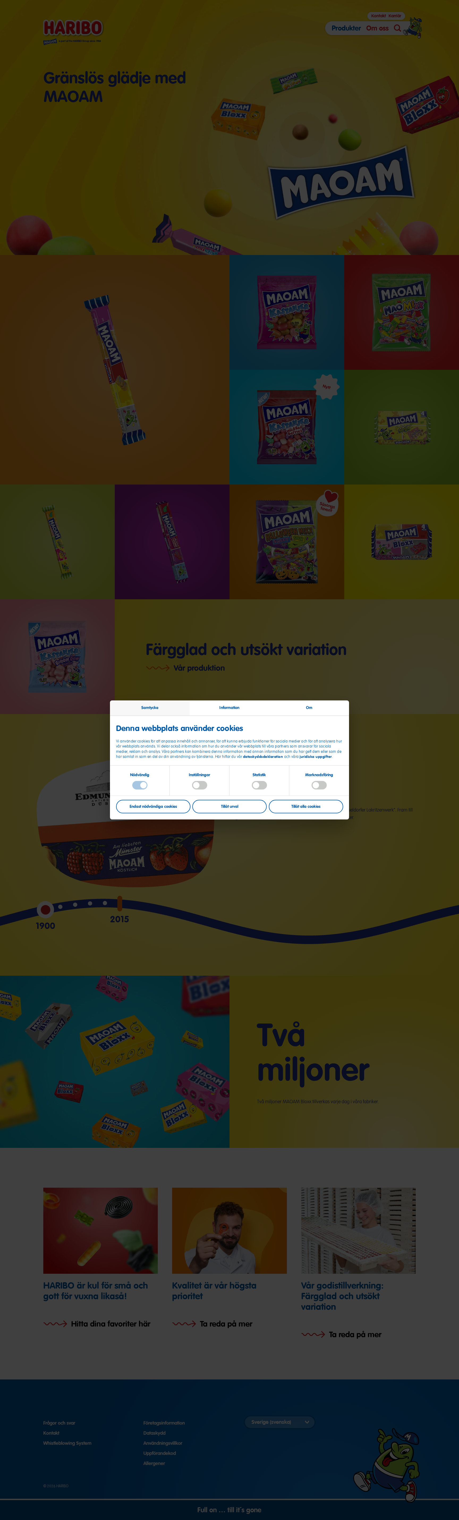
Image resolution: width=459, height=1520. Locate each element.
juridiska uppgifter (316, 756)
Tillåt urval (229, 806)
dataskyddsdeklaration (263, 756)
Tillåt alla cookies (305, 806)
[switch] (199, 785)
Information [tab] (229, 707)
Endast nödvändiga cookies (153, 806)
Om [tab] (309, 707)
